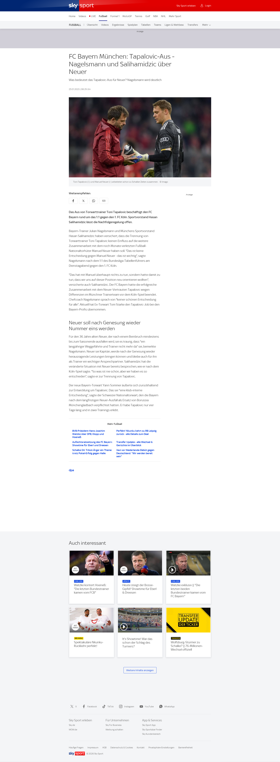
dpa (71, 470)
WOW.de (73, 729)
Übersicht (92, 24)
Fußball (103, 16)
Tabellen (145, 24)
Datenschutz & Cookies (121, 747)
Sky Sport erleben (186, 5)
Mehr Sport (175, 16)
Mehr (205, 24)
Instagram (129, 706)
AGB (104, 747)
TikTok (110, 706)
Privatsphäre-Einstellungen (161, 747)
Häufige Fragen (76, 747)
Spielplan (133, 24)
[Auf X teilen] (83, 201)
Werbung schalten (114, 729)
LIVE (93, 16)
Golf (147, 16)
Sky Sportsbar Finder (152, 729)
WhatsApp (169, 706)
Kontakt (141, 747)
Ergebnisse (118, 24)
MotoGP (127, 16)
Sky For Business (113, 725)
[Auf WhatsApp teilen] (93, 201)
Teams (157, 24)
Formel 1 (114, 16)
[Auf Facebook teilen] (73, 201)
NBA (155, 16)
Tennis (138, 16)
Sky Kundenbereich (151, 734)
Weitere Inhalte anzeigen (140, 670)
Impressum (93, 747)
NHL (163, 16)
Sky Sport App (149, 725)
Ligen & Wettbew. (174, 24)
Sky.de (72, 725)
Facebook (92, 706)
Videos (82, 16)
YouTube (149, 706)
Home (72, 16)
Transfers (193, 24)
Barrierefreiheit (185, 747)
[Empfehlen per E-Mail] (103, 201)
